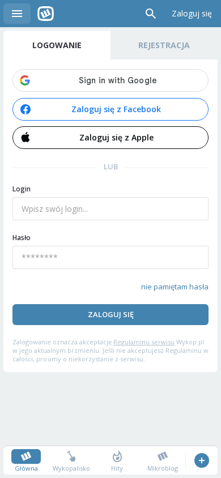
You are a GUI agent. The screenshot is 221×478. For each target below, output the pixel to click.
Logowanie (57, 45)
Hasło (21, 237)
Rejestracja (164, 45)
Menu (17, 13)
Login (21, 189)
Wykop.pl (45, 13)
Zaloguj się (192, 13)
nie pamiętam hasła (175, 286)
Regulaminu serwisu (144, 342)
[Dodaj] (201, 460)
